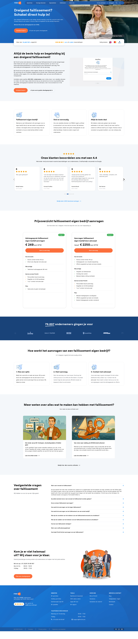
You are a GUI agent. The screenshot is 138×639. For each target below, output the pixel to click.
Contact (111, 604)
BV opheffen (54, 604)
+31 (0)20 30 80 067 (58, 619)
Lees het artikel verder (31, 455)
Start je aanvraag (44, 250)
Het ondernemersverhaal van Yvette (111, 36)
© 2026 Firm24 (18, 629)
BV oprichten (54, 596)
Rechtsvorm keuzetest (76, 596)
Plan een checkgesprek (23, 576)
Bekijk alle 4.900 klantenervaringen (68, 201)
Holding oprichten (56, 599)
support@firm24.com (79, 619)
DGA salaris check (75, 599)
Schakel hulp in (20, 90)
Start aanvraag (93, 250)
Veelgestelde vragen (114, 599)
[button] (87, 486)
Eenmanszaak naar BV (57, 601)
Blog (110, 596)
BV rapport (73, 604)
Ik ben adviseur (101, 3)
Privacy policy (42, 629)
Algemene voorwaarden (58, 629)
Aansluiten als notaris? (96, 601)
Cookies (30, 629)
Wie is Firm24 (93, 596)
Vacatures (92, 599)
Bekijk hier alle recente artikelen (68, 465)
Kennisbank (112, 601)
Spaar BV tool (74, 601)
